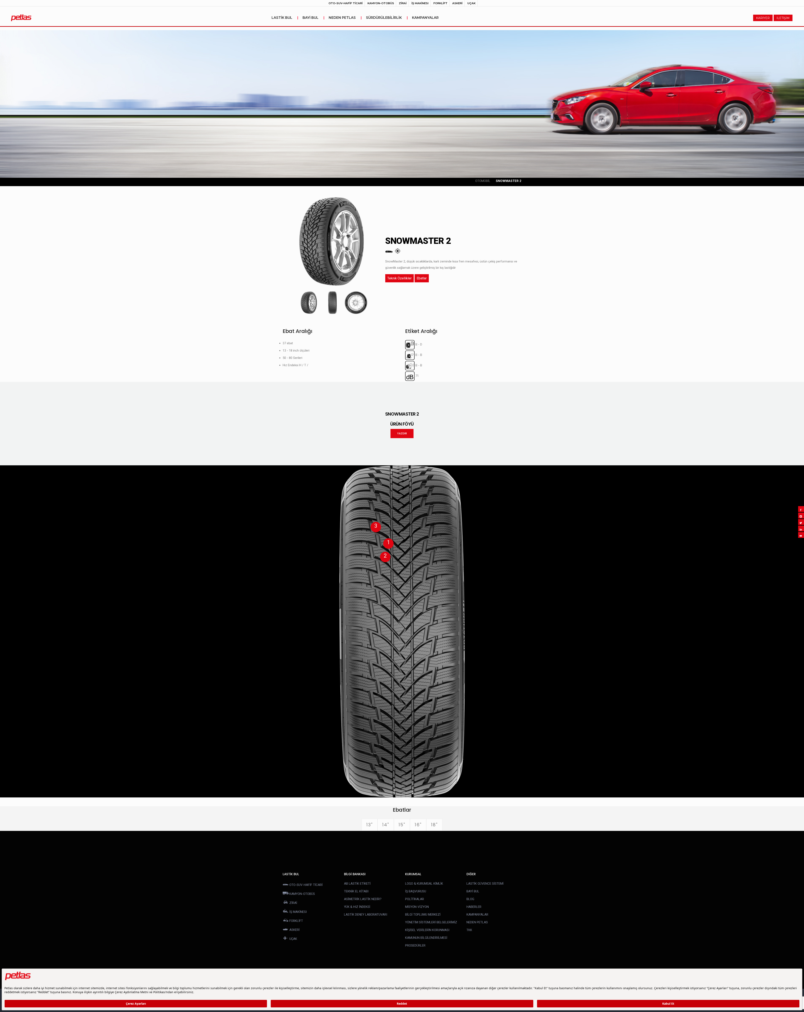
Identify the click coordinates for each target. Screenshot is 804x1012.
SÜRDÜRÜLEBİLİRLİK (387, 18)
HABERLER (473, 907)
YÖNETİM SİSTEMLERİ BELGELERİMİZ (431, 922)
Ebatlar (422, 278)
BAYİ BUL (314, 18)
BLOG (470, 899)
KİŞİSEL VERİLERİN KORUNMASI (427, 930)
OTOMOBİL (482, 181)
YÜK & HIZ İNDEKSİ (357, 907)
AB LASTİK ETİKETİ (357, 883)
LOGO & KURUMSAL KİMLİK (424, 883)
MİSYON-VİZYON (417, 907)
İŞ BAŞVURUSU (415, 891)
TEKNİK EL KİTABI (356, 891)
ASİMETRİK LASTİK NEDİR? (362, 899)
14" (385, 825)
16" (418, 825)
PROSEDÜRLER (415, 945)
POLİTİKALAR (414, 899)
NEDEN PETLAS (345, 18)
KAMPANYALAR (425, 18)
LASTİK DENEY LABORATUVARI (365, 914)
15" (401, 825)
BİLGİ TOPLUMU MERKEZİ (423, 914)
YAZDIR (402, 433)
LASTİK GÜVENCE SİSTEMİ (485, 883)
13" (369, 825)
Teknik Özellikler (399, 278)
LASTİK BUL (285, 18)
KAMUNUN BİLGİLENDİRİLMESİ (426, 938)
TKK (469, 930)
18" (434, 825)
